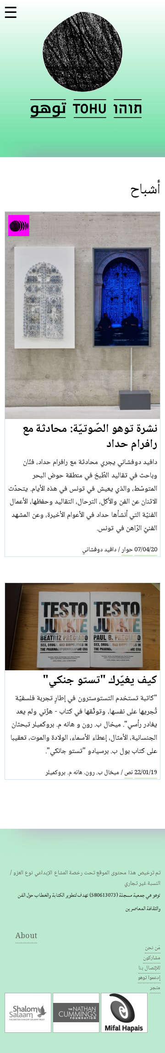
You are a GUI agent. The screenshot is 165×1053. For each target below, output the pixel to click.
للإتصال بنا (149, 968)
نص (128, 772)
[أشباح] (48, 108)
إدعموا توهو (149, 978)
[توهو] (82, 86)
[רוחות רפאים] (127, 108)
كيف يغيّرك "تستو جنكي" (100, 681)
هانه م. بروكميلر (63, 772)
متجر (155, 988)
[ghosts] (90, 108)
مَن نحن (152, 948)
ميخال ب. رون (102, 772)
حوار (127, 549)
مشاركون (151, 958)
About (26, 936)
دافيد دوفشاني (99, 549)
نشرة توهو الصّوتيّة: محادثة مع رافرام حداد (89, 437)
